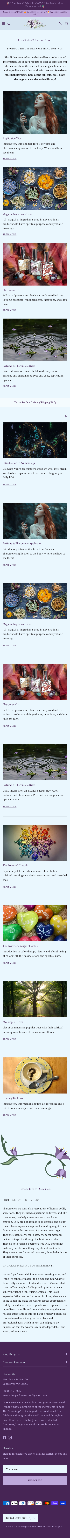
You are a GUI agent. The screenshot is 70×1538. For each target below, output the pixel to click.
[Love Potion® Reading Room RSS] (66, 416)
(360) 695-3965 (12, 1390)
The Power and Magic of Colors (20, 946)
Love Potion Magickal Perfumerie (26, 1526)
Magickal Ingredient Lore (17, 624)
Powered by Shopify (52, 1526)
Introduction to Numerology (19, 463)
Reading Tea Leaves (13, 1098)
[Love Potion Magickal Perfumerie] (35, 23)
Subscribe (35, 1480)
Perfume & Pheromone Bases (19, 785)
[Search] (10, 23)
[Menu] (3, 23)
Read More (9, 158)
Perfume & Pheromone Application (22, 543)
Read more (9, 484)
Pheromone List (12, 704)
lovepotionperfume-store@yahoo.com (25, 1395)
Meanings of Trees (13, 1022)
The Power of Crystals (15, 865)
